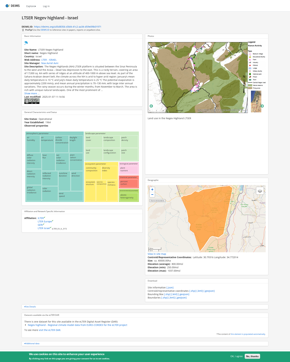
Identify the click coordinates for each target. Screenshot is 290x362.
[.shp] (192, 290)
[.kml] (200, 290)
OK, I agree (236, 356)
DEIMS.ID (45, 29)
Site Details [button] (30, 306)
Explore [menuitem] (30, 6)
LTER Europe (45, 221)
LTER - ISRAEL (49, 59)
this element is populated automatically (248, 334)
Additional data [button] (32, 343)
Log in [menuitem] (46, 6)
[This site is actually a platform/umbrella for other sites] (26, 42)
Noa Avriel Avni (49, 63)
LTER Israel (44, 228)
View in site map (157, 253)
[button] (152, 189)
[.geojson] (209, 290)
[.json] (170, 287)
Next (262, 106)
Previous (151, 106)
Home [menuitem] (9, 6)
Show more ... (32, 93)
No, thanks (252, 356)
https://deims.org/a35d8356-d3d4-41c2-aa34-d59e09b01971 (67, 26)
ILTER (41, 218)
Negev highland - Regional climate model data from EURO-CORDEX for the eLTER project (77, 325)
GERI (40, 224)
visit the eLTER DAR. (50, 330)
